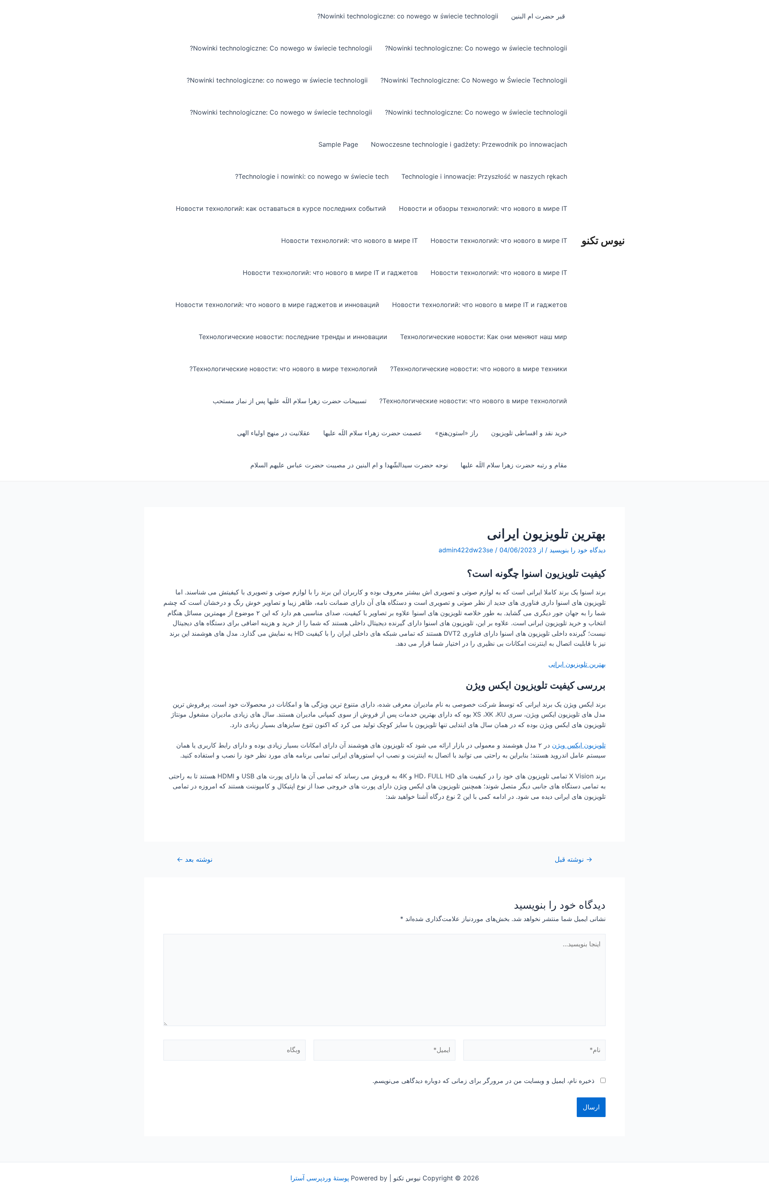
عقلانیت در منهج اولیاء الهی (273, 433)
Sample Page (338, 144)
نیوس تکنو (603, 240)
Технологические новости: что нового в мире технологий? (283, 369)
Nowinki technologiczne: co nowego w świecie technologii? (407, 16)
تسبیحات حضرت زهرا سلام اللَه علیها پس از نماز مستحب (289, 401)
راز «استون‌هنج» (456, 433)
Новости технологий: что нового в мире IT (499, 240)
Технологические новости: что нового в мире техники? (478, 369)
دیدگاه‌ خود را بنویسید (578, 550)
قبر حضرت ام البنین (539, 16)
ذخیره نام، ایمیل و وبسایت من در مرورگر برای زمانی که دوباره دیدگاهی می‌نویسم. (483, 1081)
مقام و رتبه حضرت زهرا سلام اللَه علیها (514, 465)
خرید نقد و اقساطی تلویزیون (529, 433)
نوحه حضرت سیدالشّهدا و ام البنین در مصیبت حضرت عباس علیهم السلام (349, 465)
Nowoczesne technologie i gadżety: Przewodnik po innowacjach (469, 144)
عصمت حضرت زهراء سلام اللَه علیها (372, 433)
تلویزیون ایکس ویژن (579, 745)
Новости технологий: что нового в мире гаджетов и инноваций (277, 305)
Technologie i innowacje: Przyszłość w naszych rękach (484, 176)
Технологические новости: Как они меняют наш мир (483, 337)
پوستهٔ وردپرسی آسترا (319, 1178)
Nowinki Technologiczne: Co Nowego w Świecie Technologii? (473, 80)
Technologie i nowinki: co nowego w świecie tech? (312, 176)
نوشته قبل (573, 859)
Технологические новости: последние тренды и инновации (293, 337)
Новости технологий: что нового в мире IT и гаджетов (330, 273)
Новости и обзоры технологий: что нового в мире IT (483, 208)
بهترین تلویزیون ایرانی (577, 664)
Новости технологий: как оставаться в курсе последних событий (281, 208)
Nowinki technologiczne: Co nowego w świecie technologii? (476, 48)
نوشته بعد (195, 859)
